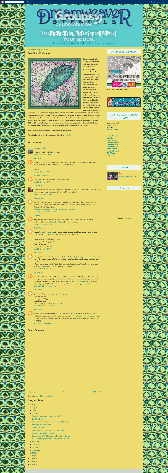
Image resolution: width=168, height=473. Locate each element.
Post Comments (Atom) (46, 396)
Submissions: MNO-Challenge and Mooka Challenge (51, 436)
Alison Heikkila (112, 146)
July (33, 408)
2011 (32, 461)
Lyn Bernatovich (113, 142)
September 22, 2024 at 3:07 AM (45, 306)
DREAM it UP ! (83, 33)
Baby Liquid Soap (57, 222)
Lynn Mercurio (112, 144)
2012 (32, 459)
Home (64, 392)
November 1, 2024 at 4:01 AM (44, 323)
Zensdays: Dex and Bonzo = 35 (43, 433)
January (35, 450)
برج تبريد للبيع (63, 294)
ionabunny (37, 148)
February (35, 447)
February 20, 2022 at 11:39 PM (45, 212)
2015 (32, 405)
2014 (32, 453)
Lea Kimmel (111, 138)
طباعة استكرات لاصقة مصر (77, 281)
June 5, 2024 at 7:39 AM (42, 269)
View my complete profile (128, 176)
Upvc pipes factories (46, 232)
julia (35, 215)
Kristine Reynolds (113, 151)
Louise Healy (112, 140)
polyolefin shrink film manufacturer (84, 316)
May (33, 413)
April (33, 442)
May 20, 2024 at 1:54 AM (42, 249)
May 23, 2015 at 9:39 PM (42, 182)
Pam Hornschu (112, 129)
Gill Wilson (111, 153)
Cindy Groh (111, 155)
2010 (32, 464)
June (34, 410)
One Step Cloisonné (39, 53)
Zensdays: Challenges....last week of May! (47, 416)
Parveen (37, 198)
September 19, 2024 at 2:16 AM (45, 286)
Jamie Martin (112, 149)
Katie (35, 158)
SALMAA (37, 228)
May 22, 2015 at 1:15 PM (42, 154)
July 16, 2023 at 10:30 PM (43, 224)
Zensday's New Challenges (41, 425)
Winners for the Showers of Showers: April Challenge (51, 422)
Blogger (128, 218)
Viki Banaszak (39, 176)
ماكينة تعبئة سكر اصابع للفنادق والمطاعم (82, 257)
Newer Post (32, 392)
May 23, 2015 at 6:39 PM (42, 172)
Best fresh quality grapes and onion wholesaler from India (54, 209)
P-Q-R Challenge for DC (40, 427)
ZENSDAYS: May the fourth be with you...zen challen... (51, 439)
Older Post (97, 392)
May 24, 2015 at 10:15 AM (43, 194)
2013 (32, 456)
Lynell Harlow (112, 125)
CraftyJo (37, 185)
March (34, 444)
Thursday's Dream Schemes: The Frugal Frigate (49, 430)
